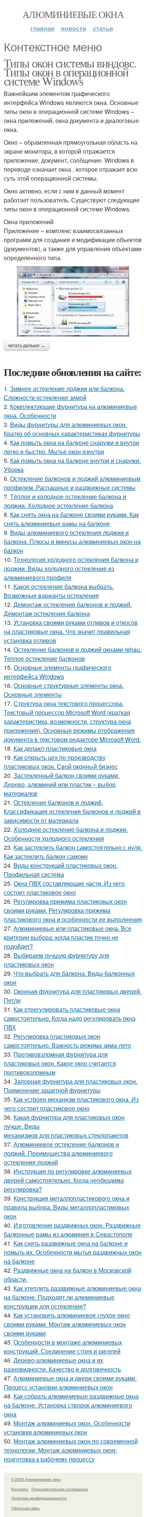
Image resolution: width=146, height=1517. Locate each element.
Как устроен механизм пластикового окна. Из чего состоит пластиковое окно (71, 1104)
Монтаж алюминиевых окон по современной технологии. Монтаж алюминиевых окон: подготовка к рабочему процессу (71, 1450)
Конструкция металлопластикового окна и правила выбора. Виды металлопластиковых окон (67, 1207)
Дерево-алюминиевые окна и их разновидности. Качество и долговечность (62, 1364)
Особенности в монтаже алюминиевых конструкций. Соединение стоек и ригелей (63, 1346)
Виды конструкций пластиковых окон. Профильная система (61, 870)
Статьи (103, 28)
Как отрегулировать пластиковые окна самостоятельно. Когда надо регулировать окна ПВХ (70, 1018)
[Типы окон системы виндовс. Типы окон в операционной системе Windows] (73, 301)
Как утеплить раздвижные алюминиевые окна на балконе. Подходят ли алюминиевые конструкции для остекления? (72, 1297)
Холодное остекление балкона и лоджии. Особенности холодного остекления (66, 834)
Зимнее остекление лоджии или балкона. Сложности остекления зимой (64, 393)
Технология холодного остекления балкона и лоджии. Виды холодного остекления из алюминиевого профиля (71, 568)
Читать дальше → (26, 345)
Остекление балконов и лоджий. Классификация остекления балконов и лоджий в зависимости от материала (72, 811)
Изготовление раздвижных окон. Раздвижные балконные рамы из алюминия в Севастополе (72, 1229)
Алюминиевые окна (73, 14)
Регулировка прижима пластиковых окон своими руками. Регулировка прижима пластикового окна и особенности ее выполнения (73, 910)
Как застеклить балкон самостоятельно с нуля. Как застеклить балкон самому (73, 852)
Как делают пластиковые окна (55, 748)
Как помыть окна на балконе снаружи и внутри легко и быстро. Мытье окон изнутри (71, 447)
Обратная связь (25, 1508)
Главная (42, 28)
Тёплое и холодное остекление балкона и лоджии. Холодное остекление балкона (65, 501)
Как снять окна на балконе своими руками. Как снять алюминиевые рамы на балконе (71, 519)
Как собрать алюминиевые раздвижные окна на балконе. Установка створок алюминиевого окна (71, 1405)
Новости (73, 28)
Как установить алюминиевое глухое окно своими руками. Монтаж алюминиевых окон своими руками (67, 1324)
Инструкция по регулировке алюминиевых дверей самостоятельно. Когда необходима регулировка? (68, 1180)
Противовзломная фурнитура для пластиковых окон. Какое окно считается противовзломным (60, 1063)
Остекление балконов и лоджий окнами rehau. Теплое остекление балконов (73, 654)
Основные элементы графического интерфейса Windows (57, 672)
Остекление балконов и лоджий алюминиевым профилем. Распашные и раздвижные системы (72, 483)
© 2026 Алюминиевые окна (36, 1479)
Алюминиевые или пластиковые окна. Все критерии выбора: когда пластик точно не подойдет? (67, 937)
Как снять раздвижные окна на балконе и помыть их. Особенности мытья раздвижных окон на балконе (73, 1252)
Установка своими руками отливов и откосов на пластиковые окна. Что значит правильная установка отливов (71, 631)
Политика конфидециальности (39, 1498)
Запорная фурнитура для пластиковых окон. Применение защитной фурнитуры (70, 1086)
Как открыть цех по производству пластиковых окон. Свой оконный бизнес (61, 762)
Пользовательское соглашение (59, 1489)
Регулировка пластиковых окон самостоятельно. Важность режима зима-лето (67, 1041)
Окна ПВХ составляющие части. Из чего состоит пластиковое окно (64, 888)
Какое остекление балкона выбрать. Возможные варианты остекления (59, 591)
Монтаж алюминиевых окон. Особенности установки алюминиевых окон (67, 1427)
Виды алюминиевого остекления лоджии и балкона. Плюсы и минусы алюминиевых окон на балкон (72, 541)
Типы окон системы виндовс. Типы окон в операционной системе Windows (70, 72)
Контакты (19, 1489)
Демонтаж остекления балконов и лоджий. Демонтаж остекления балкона (68, 609)
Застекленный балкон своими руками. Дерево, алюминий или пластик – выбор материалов (61, 784)
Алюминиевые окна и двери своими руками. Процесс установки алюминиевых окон (70, 1382)
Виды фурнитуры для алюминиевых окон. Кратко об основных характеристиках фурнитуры (72, 429)
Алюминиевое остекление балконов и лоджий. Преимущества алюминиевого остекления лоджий (61, 1153)
